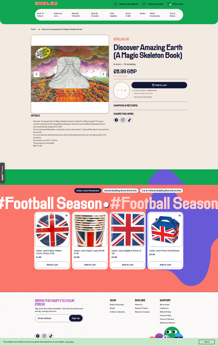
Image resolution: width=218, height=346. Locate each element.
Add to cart (52, 264)
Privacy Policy (165, 315)
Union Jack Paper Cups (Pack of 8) (89, 252)
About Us (138, 304)
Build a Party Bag (117, 304)
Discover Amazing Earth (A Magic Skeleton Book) (62, 29)
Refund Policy (165, 312)
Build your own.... (58, 14)
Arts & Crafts (128, 14)
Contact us (164, 308)
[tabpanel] (109, 241)
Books (142, 13)
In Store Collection (117, 312)
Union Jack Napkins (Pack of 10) (126, 252)
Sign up (76, 318)
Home (33, 29)
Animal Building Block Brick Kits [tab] (120, 190)
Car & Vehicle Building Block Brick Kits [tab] (161, 190)
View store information (143, 97)
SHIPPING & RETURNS (126, 105)
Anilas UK (121, 39)
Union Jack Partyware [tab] (87, 190)
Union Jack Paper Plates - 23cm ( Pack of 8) (49, 252)
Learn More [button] (69, 342)
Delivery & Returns (167, 323)
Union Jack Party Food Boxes (164, 250)
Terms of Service (167, 319)
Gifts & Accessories (155, 14)
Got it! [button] (206, 342)
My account (164, 304)
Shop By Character (76, 14)
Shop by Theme (141, 308)
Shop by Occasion (142, 312)
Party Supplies (113, 14)
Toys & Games (172, 14)
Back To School (40, 14)
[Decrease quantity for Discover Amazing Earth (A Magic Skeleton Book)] (116, 90)
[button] (125, 4)
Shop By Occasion (95, 14)
